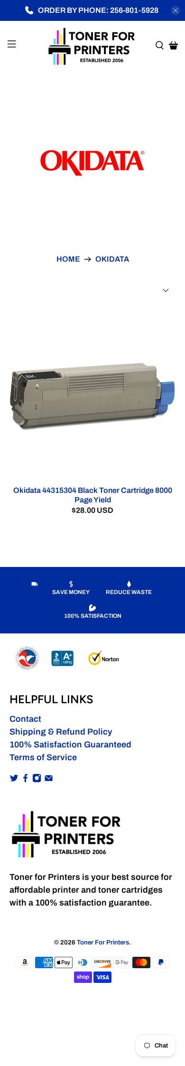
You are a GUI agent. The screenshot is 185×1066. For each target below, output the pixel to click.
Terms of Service (43, 757)
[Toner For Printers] (92, 45)
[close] (175, 10)
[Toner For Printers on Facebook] (25, 779)
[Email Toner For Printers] (48, 779)
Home (68, 259)
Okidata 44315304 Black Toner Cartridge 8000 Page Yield (92, 494)
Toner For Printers (103, 942)
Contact (25, 719)
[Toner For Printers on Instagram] (36, 779)
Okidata (112, 259)
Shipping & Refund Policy (60, 731)
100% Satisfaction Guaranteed (70, 744)
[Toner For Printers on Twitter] (13, 779)
